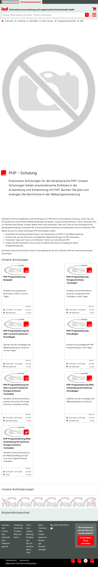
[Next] (93, 501)
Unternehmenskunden (30, 2)
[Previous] (5, 501)
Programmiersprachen (66, 21)
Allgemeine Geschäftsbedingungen (21, 563)
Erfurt (28, 525)
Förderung (18, 525)
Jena (28, 528)
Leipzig (29, 531)
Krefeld (41, 546)
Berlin (40, 525)
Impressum (24, 560)
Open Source (47, 21)
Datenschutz (11, 560)
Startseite (9, 21)
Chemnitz (42, 528)
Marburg (29, 534)
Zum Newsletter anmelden (86, 540)
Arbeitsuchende (10, 2)
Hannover (42, 537)
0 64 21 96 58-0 (61, 525)
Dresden (42, 549)
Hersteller (33, 21)
